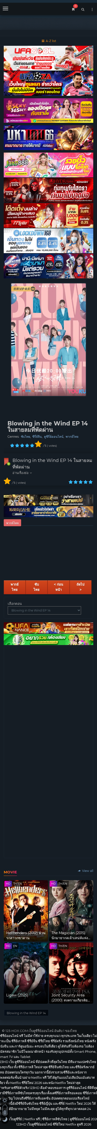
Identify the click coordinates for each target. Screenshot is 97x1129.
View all (87, 871)
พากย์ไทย (72, 436)
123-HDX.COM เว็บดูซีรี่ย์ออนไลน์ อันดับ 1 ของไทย (41, 1031)
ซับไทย (25, 436)
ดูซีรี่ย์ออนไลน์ (53, 436)
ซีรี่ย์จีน (37, 436)
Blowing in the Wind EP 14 (26, 1013)
